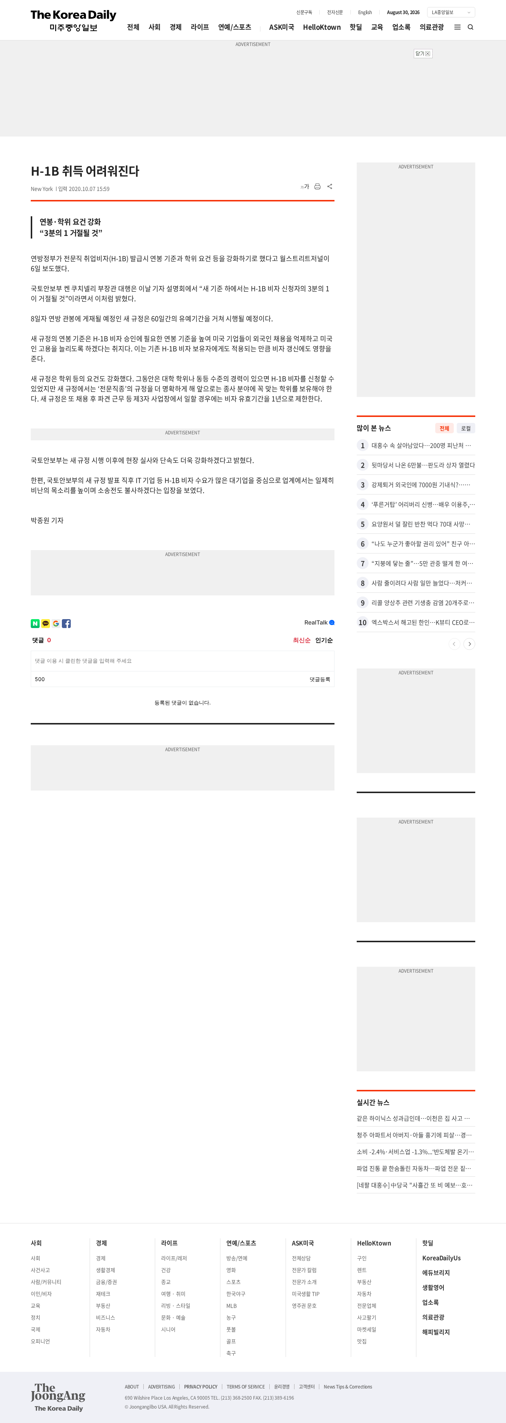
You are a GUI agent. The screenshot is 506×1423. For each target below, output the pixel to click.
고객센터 (306, 1386)
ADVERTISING (161, 1386)
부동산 (103, 1305)
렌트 (362, 1270)
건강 (166, 1270)
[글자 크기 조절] (304, 186)
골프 (231, 1341)
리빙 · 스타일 (175, 1305)
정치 (35, 1317)
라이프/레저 (174, 1258)
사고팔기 (366, 1317)
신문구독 (304, 12)
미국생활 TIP (306, 1293)
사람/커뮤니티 (46, 1281)
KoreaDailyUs (441, 1257)
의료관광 (432, 27)
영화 (231, 1270)
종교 (166, 1281)
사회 (155, 27)
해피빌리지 (436, 1331)
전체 (133, 27)
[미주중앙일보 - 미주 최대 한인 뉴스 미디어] (74, 21)
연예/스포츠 (235, 27)
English (365, 12)
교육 (377, 27)
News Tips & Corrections (348, 1386)
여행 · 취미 (173, 1293)
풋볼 (231, 1329)
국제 (35, 1329)
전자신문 (335, 12)
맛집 (362, 1341)
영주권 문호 (304, 1305)
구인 (362, 1258)
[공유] (330, 186)
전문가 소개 (304, 1281)
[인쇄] (317, 186)
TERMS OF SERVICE (246, 1386)
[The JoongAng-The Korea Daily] (58, 1397)
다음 (469, 644)
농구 (231, 1317)
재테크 (103, 1293)
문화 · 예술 (173, 1317)
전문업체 (366, 1305)
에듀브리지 (436, 1272)
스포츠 (233, 1281)
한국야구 (236, 1293)
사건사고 (40, 1270)
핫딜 (356, 27)
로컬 (466, 428)
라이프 (200, 27)
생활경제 (105, 1270)
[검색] (470, 27)
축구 (231, 1353)
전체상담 (301, 1258)
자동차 (103, 1329)
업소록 (401, 27)
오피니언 (40, 1341)
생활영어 (433, 1287)
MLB (231, 1305)
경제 (176, 27)
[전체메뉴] (457, 27)
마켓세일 (366, 1329)
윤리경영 (282, 1386)
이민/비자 (41, 1293)
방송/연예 (236, 1258)
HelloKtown (322, 27)
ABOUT (132, 1386)
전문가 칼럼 (304, 1270)
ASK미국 (281, 27)
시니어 (168, 1329)
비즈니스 (105, 1317)
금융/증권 (106, 1281)
